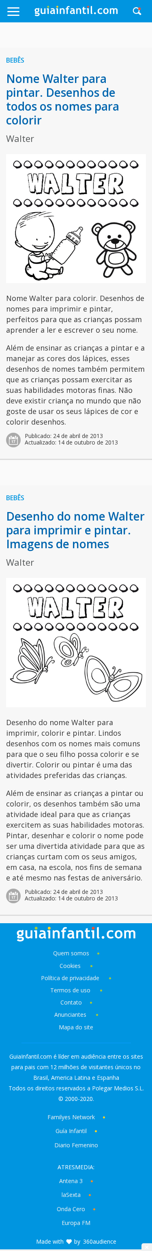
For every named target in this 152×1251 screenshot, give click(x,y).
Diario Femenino (76, 1145)
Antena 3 (71, 1181)
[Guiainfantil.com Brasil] (76, 14)
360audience (99, 1241)
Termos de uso (70, 990)
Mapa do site (76, 1027)
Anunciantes (70, 1014)
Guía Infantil (71, 1131)
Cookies (71, 966)
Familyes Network (71, 1117)
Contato (71, 1002)
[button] (20, 15)
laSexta (71, 1195)
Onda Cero (71, 1209)
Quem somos (71, 953)
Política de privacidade (71, 978)
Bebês (15, 60)
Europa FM (76, 1223)
